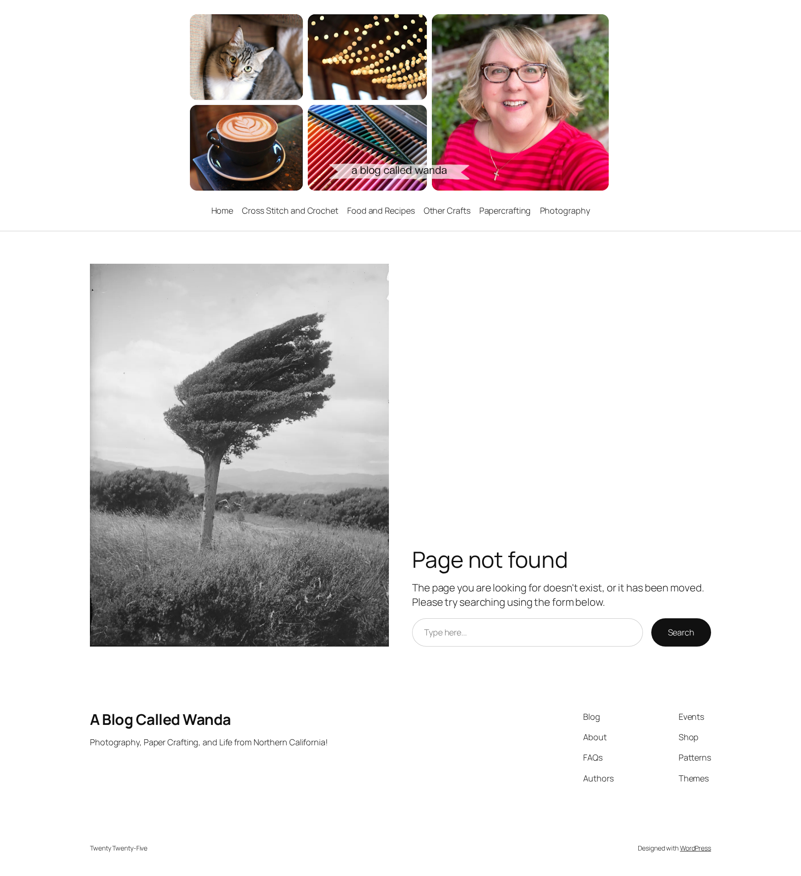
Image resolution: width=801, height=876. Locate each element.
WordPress (695, 848)
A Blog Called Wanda (160, 719)
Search (681, 632)
